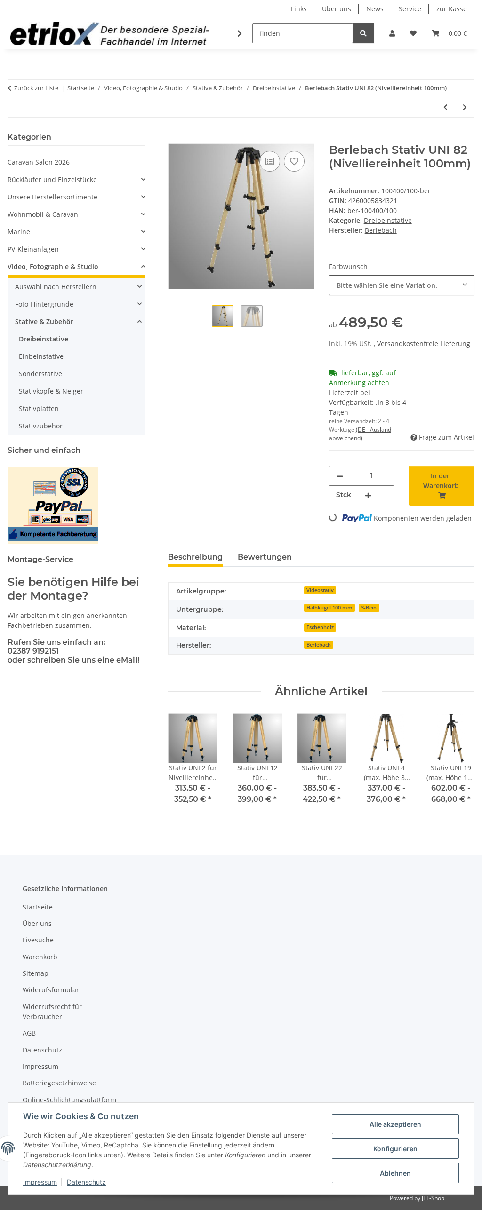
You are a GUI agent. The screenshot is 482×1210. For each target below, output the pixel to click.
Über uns (336, 8)
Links (299, 8)
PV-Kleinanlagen (33, 249)
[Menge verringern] (339, 475)
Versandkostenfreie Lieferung (423, 343)
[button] (392, 33)
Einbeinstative (41, 356)
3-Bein (369, 607)
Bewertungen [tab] (265, 557)
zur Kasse (451, 8)
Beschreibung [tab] (195, 557)
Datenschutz (86, 1182)
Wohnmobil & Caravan (43, 214)
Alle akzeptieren (395, 1124)
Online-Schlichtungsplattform (69, 1099)
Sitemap (35, 973)
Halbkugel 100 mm (329, 607)
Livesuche (38, 939)
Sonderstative (40, 373)
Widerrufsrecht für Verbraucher (52, 1011)
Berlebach (318, 644)
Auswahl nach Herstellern (55, 286)
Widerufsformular (51, 989)
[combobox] (401, 285)
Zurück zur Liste (36, 88)
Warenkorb (40, 956)
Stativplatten (39, 408)
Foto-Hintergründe (44, 304)
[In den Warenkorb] (175, 138)
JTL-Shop (433, 1198)
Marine (19, 231)
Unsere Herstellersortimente (52, 196)
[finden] (363, 33)
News (375, 8)
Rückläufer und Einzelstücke (52, 179)
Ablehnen (395, 1173)
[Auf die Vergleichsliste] (269, 161)
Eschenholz (320, 627)
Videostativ (320, 590)
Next (459, 765)
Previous (184, 765)
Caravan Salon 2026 (39, 162)
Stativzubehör (41, 425)
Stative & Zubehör (44, 321)
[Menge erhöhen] (368, 495)
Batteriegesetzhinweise (59, 1082)
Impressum (40, 1182)
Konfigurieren (395, 1149)
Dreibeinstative (388, 220)
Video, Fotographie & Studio (53, 266)
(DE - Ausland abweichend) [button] (360, 434)
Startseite (38, 906)
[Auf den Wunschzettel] (294, 161)
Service (410, 8)
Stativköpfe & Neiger (51, 391)
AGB (29, 1032)
